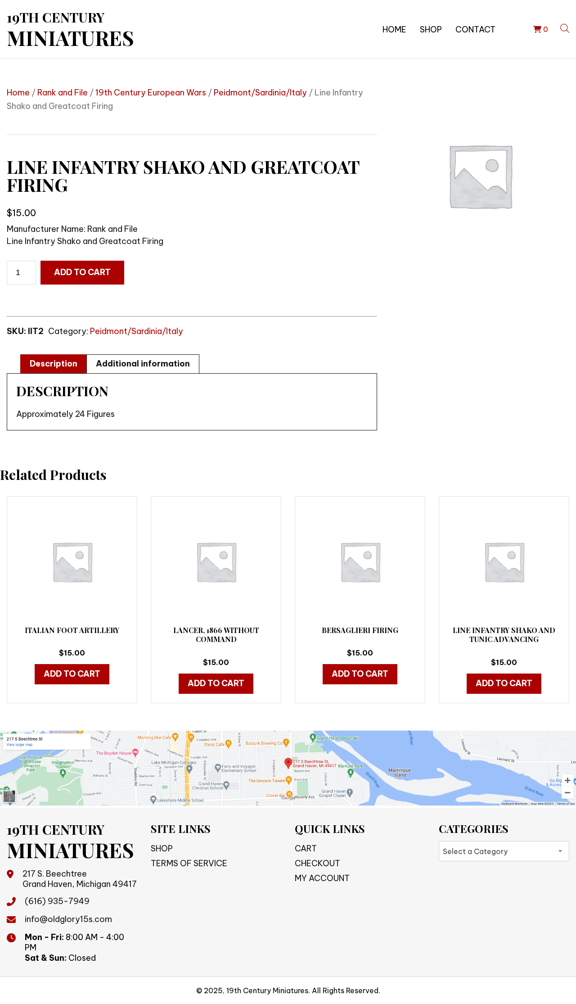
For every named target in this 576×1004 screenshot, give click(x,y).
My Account (322, 878)
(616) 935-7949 (57, 901)
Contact (475, 29)
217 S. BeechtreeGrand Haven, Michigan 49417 (79, 878)
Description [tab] (53, 363)
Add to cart (82, 272)
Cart (306, 848)
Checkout (317, 863)
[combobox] (504, 851)
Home (394, 29)
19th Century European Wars (150, 92)
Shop (431, 29)
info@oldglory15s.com (68, 919)
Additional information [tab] (143, 363)
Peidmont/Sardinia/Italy (260, 92)
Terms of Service (189, 863)
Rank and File (62, 92)
